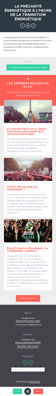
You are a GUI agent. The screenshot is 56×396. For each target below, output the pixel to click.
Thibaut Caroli (34, 381)
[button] (27, 391)
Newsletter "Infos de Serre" (28, 346)
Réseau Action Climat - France (28, 321)
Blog (38, 391)
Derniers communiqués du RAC (28, 342)
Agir (17, 391)
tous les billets (28, 298)
